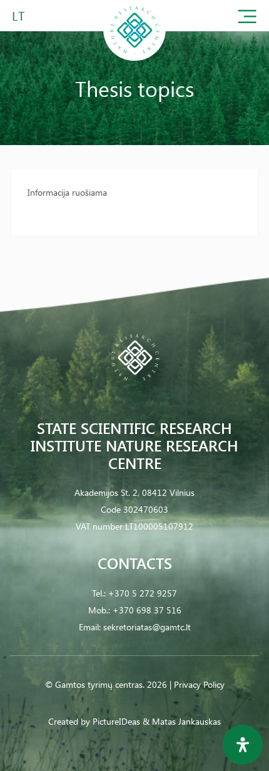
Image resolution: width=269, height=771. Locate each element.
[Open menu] (247, 19)
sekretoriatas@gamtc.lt (147, 627)
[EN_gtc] (134, 58)
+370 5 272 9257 (142, 593)
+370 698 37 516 (147, 610)
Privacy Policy (199, 684)
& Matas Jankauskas (182, 721)
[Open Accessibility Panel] (243, 745)
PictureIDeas (116, 721)
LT (18, 15)
